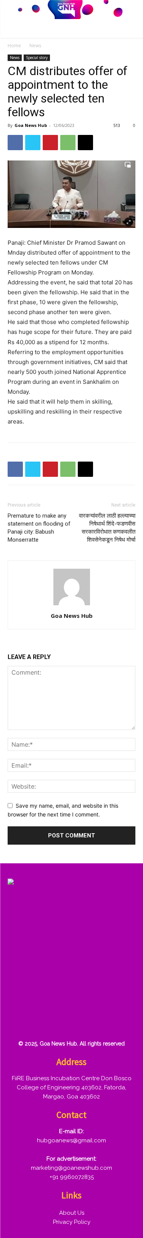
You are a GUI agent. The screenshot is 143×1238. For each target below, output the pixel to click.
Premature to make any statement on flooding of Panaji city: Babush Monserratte (39, 527)
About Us (71, 1212)
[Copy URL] (85, 142)
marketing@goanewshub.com (71, 1167)
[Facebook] (15, 142)
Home (14, 45)
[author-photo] (71, 605)
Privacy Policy (71, 1222)
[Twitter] (32, 142)
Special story (37, 57)
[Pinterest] (50, 142)
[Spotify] (66, 996)
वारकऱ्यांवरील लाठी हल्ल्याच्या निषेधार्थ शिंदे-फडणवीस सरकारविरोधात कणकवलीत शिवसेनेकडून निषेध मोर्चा (107, 527)
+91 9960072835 (72, 1177)
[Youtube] (18, 1020)
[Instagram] (42, 996)
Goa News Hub (30, 125)
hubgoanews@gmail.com (71, 1140)
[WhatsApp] (68, 142)
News (35, 45)
